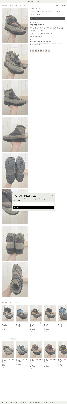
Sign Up (16, 208)
